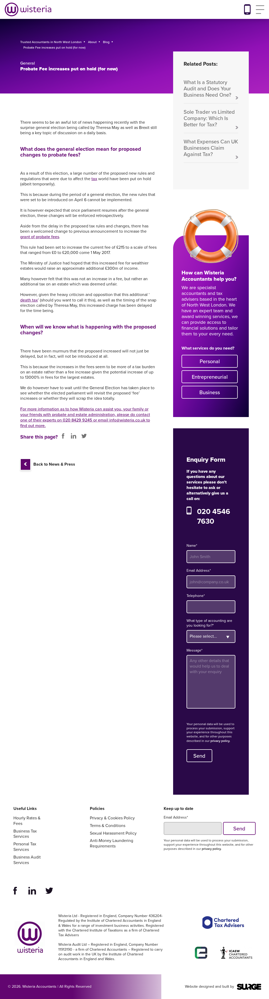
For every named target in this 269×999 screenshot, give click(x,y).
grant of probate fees (39, 237)
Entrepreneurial (210, 377)
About (92, 42)
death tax (29, 300)
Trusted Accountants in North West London (51, 42)
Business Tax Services (25, 834)
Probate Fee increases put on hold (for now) (54, 47)
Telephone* (196, 596)
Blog (106, 42)
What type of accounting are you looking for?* (209, 623)
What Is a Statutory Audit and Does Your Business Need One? (207, 88)
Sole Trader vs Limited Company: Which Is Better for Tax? (209, 118)
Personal (210, 361)
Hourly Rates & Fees (26, 820)
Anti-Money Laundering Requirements (111, 843)
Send (199, 755)
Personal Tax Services (24, 846)
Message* (195, 650)
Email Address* (199, 570)
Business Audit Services (27, 860)
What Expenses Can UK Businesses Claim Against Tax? (211, 148)
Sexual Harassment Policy (113, 833)
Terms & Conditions (107, 826)
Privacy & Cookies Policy (112, 818)
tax (94, 178)
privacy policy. (220, 741)
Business (209, 392)
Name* (192, 545)
